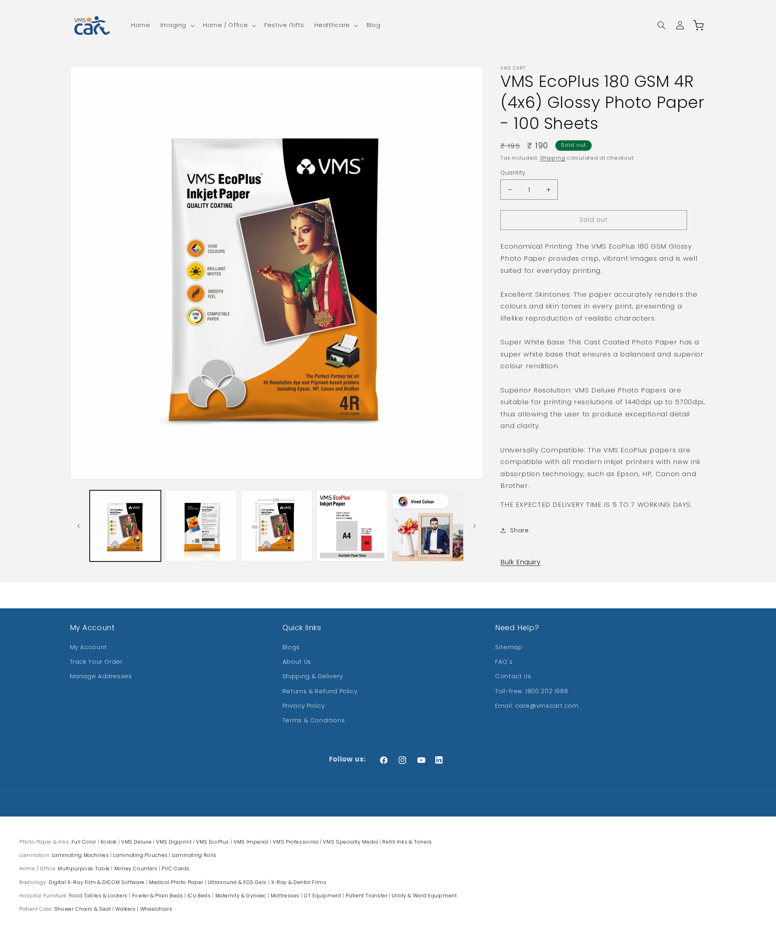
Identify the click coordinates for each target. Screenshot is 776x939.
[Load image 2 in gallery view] (201, 526)
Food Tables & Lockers (98, 895)
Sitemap (508, 647)
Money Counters (136, 868)
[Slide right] (474, 526)
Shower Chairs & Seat (82, 908)
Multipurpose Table (84, 868)
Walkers (125, 908)
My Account (88, 647)
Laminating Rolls (194, 855)
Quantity (512, 173)
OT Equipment (323, 895)
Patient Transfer (366, 895)
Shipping (552, 157)
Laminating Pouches (140, 855)
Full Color (84, 841)
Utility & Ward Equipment (424, 895)
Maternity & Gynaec (240, 895)
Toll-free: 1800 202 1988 (531, 691)
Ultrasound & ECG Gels (237, 882)
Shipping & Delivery (313, 676)
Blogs (291, 647)
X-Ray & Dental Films (299, 882)
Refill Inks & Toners (407, 841)
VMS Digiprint (174, 841)
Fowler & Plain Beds (157, 895)
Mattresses (285, 895)
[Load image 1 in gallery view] (125, 526)
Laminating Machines (80, 855)
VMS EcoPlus (212, 841)
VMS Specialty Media (350, 841)
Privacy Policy (304, 706)
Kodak (109, 841)
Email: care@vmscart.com (537, 706)
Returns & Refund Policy (320, 691)
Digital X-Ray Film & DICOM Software (97, 882)
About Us (297, 662)
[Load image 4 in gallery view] (352, 526)
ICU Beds (199, 895)
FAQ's (503, 662)
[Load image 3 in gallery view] (276, 526)
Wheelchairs (156, 908)
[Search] (661, 25)
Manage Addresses (101, 676)
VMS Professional (295, 841)
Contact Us (513, 676)
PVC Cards (176, 868)
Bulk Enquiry (520, 562)
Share (519, 530)
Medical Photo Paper (176, 882)
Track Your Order (96, 662)
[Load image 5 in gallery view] (428, 526)
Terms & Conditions (314, 720)
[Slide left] (79, 526)
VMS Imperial (251, 841)
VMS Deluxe (136, 841)
